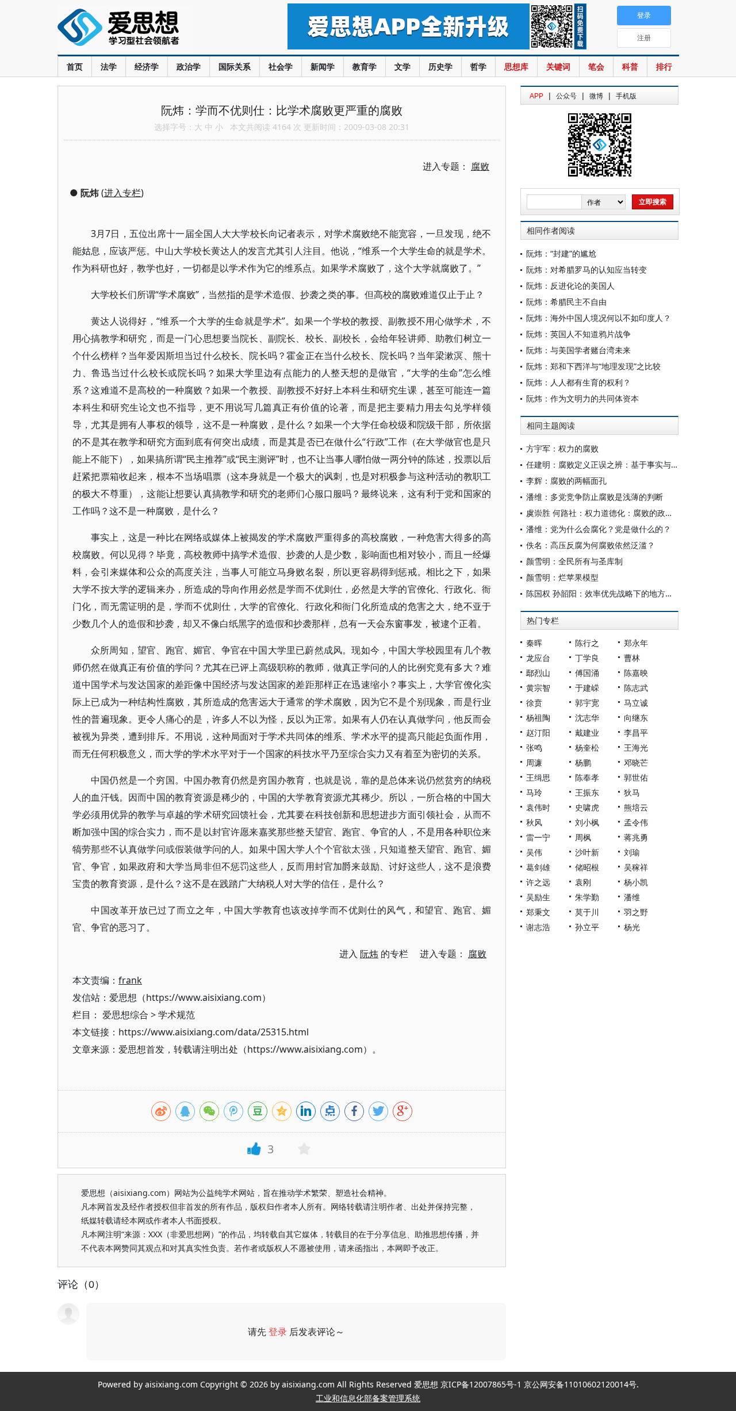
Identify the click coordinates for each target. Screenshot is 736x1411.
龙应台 (538, 657)
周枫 (583, 837)
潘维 (632, 897)
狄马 (632, 792)
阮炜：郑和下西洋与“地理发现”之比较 (593, 366)
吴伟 (534, 852)
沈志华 (587, 717)
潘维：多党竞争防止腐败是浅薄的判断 (594, 496)
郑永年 (636, 642)
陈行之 (587, 642)
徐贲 (534, 702)
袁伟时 (538, 807)
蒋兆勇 (636, 837)
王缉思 (538, 777)
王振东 (587, 792)
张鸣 (534, 747)
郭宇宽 (587, 702)
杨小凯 (636, 882)
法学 (109, 66)
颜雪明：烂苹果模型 (562, 577)
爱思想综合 (125, 1014)
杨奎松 (587, 747)
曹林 (632, 657)
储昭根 (587, 867)
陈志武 (636, 687)
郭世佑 (636, 777)
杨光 (632, 926)
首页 (75, 66)
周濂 (534, 762)
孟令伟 (636, 822)
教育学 (364, 66)
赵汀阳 (538, 732)
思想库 (516, 66)
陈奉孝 (587, 777)
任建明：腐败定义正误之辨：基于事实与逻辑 (606, 464)
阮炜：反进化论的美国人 (570, 285)
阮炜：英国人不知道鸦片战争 (578, 333)
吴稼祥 (636, 867)
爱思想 (149, 29)
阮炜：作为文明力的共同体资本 (582, 398)
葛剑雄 (538, 867)
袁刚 (583, 882)
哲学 (478, 66)
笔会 (596, 66)
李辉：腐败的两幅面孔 (566, 480)
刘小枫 (587, 822)
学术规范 (176, 1014)
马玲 (534, 792)
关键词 (558, 66)
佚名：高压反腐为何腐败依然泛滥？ (590, 545)
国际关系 (234, 66)
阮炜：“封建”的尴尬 (561, 253)
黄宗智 (538, 687)
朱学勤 (587, 897)
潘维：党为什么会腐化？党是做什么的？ (598, 528)
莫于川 (587, 912)
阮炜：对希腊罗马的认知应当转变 (586, 269)
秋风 (534, 822)
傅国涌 (587, 672)
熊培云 (636, 807)
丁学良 (587, 657)
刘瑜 (632, 852)
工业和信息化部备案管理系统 (368, 1398)
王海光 (636, 747)
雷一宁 (538, 837)
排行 (664, 66)
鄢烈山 (538, 672)
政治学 (189, 66)
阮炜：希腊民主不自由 (566, 301)
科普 (630, 66)
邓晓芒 (636, 762)
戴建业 (587, 732)
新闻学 (322, 66)
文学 (402, 66)
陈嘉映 (636, 672)
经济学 (147, 66)
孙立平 (587, 926)
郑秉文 (538, 912)
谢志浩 (538, 926)
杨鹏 (583, 762)
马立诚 (636, 702)
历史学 (440, 66)
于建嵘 (587, 687)
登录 (278, 1331)
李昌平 (636, 732)
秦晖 (534, 642)
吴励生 (538, 897)
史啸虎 (587, 807)
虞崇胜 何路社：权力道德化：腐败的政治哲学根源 (616, 512)
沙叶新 (587, 852)
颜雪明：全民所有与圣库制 (574, 561)
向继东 (636, 717)
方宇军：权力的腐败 (562, 448)
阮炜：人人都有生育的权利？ (578, 382)
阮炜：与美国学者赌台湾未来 (578, 350)
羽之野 (636, 912)
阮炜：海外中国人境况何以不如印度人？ (598, 317)
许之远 (538, 882)
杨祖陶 (538, 717)
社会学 (281, 66)
